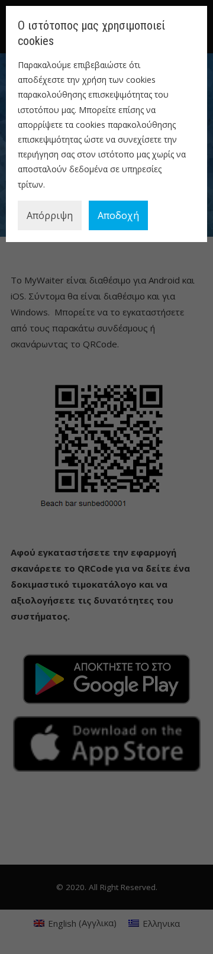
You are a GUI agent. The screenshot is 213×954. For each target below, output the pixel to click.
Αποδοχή (118, 215)
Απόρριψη (50, 215)
